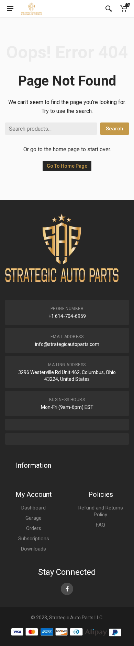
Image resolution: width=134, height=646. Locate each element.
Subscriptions (33, 538)
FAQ (100, 525)
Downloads (33, 549)
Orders (33, 528)
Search (114, 129)
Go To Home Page (67, 166)
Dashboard (33, 508)
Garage (33, 518)
